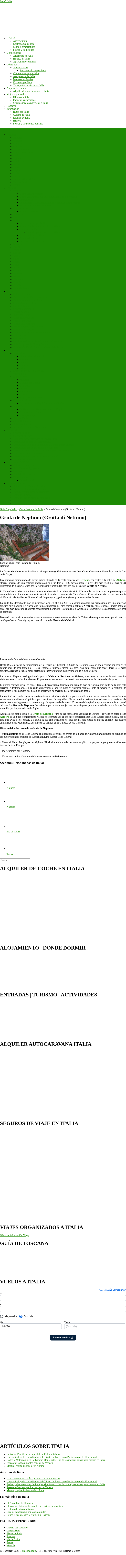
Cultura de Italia (21, 114)
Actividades (13, 430)
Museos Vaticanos (29, 211)
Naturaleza (12, 350)
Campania (18, 143)
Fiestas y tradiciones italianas (28, 123)
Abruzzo (17, 137)
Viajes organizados (16, 94)
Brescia (17, 282)
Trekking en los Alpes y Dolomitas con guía (36, 456)
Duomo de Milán (28, 229)
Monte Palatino (21, 306)
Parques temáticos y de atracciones (31, 492)
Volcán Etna (19, 373)
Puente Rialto (27, 199)
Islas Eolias (19, 353)
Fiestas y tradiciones (23, 49)
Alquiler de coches (16, 88)
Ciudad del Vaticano (23, 208)
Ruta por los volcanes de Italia (28, 453)
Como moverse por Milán (33, 223)
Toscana (17, 176)
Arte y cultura (20, 41)
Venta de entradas (16, 483)
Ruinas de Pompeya (23, 465)
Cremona (18, 270)
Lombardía (18, 161)
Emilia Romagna (22, 149)
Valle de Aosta (20, 182)
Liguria (17, 158)
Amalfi (16, 276)
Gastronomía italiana (23, 43)
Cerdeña (17, 146)
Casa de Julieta (27, 480)
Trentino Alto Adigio (24, 179)
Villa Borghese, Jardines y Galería (30, 344)
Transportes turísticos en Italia (28, 85)
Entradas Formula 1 (23, 494)
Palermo (17, 247)
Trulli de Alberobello (24, 474)
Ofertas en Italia (21, 97)
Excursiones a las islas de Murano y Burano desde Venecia (50, 202)
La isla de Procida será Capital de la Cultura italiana (33, 1454)
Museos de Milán (29, 238)
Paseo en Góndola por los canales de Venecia (30, 1463)
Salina (23, 368)
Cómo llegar (13, 64)
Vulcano (24, 359)
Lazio (16, 155)
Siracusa (17, 471)
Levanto (24, 388)
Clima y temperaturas (24, 46)
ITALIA (11, 38)
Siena (16, 258)
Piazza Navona (21, 311)
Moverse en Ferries (23, 79)
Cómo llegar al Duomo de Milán (43, 232)
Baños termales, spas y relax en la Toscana (29, 1515)
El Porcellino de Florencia (20, 1503)
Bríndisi (17, 285)
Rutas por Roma (21, 314)
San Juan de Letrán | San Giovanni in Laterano (37, 341)
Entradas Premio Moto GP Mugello (31, 497)
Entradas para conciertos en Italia (30, 500)
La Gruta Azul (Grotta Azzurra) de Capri (41, 409)
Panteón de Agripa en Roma (27, 300)
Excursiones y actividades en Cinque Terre (35, 438)
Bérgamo (18, 279)
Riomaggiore (26, 391)
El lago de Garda (22, 424)
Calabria (17, 140)
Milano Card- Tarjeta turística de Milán (40, 226)
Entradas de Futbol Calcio (26, 503)
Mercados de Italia (22, 435)
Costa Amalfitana (22, 400)
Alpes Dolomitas (22, 421)
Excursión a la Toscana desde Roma (32, 441)
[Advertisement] (13, 1389)
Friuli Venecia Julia (23, 152)
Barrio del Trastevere (24, 323)
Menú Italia (6, 1)
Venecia (17, 190)
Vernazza (24, 379)
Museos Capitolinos (23, 308)
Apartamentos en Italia (24, 61)
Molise (16, 164)
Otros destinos (20, 477)
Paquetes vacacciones (24, 100)
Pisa (15, 217)
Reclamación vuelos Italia (33, 70)
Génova (17, 252)
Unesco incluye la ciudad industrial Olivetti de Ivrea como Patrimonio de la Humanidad (52, 1457)
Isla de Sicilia (13, 1539)
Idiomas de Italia (21, 117)
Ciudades (11, 187)
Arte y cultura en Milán (32, 235)
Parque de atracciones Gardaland (30, 489)
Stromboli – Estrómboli (32, 356)
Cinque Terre (20, 376)
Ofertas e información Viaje (14, 1235)
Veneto (16, 185)
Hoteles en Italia (21, 58)
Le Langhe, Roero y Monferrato (29, 427)
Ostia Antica (19, 338)
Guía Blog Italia (28, 1550)
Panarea (24, 365)
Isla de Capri (19, 406)
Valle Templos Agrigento (26, 468)
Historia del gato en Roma (20, 1509)
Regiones (11, 134)
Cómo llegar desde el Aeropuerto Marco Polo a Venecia (48, 196)
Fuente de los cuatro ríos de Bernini (31, 332)
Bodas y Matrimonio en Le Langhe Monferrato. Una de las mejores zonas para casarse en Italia (56, 1460)
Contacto (11, 105)
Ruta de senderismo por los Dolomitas (26, 1512)
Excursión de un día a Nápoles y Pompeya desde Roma (42, 450)
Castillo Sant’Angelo (24, 329)
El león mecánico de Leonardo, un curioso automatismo (35, 1506)
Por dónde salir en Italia (25, 459)
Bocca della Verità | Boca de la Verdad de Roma (38, 347)
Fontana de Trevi (22, 320)
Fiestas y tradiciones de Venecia (36, 205)
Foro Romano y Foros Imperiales (30, 297)
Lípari (23, 362)
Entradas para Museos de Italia (29, 486)
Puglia (16, 170)
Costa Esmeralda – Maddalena (29, 370)
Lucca (16, 255)
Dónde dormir (14, 52)
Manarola (25, 385)
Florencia (18, 214)
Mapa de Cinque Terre (31, 397)
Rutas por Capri (28, 415)
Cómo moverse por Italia (26, 73)
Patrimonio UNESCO (18, 462)
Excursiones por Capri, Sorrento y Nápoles (42, 403)
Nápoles (17, 244)
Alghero (17, 273)
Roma (10, 291)
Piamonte (18, 167)
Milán (16, 220)
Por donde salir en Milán (32, 241)
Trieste (16, 261)
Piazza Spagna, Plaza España (28, 326)
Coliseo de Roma (22, 294)
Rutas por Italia (21, 111)
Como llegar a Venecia (31, 193)
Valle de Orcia (20, 418)
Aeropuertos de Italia (24, 76)
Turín (16, 264)
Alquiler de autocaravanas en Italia (31, 91)
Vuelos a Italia (20, 67)
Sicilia (16, 173)
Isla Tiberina (19, 335)
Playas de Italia (14, 1533)
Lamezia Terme (21, 288)
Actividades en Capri (31, 412)
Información (13, 108)
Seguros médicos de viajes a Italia (30, 103)
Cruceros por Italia (22, 82)
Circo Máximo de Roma (25, 303)
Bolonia (17, 249)
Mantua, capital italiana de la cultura (25, 1465)
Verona (17, 267)
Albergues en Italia (23, 55)
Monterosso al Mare (30, 382)
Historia (17, 120)
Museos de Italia (21, 432)
